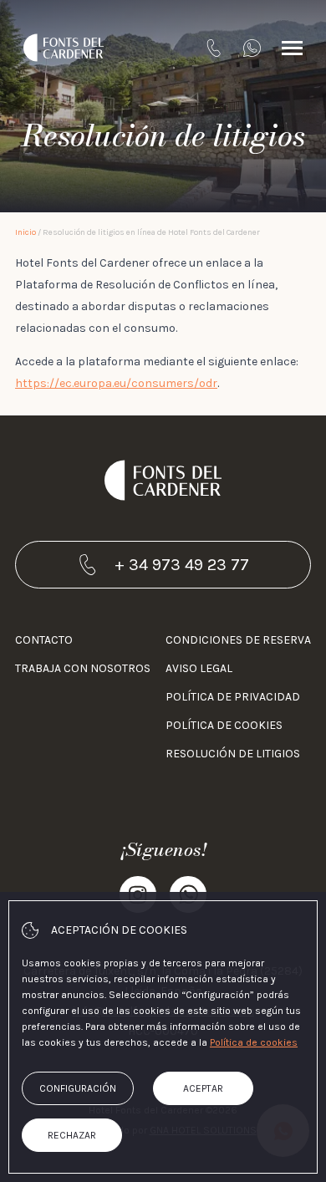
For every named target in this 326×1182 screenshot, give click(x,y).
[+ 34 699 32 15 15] (252, 48)
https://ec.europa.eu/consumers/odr (116, 383)
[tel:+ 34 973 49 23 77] (213, 48)
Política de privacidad (233, 697)
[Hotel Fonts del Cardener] (63, 48)
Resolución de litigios (233, 753)
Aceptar (203, 1088)
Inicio (25, 232)
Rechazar (72, 1135)
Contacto (44, 640)
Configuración (77, 1088)
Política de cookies (224, 725)
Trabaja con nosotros (82, 668)
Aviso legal (199, 668)
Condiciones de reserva (238, 640)
